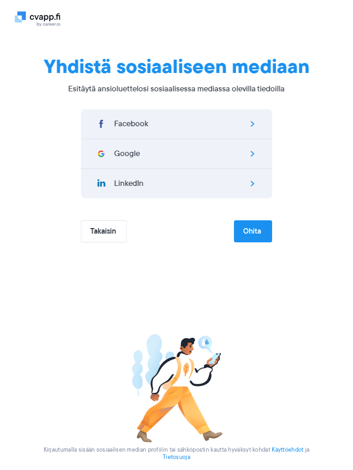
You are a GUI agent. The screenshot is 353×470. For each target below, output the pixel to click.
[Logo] (43, 18)
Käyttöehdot (287, 449)
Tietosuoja (176, 457)
